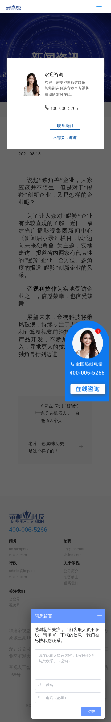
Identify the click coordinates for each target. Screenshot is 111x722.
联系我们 (65, 125)
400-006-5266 (64, 108)
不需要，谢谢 (65, 137)
